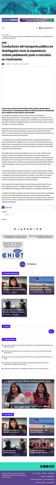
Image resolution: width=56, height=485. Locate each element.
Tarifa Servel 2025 (40, 482)
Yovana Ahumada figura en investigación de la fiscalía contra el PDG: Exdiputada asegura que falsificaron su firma (28, 345)
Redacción (8, 207)
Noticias (4, 42)
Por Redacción (8, 64)
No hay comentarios (24, 64)
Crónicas (43, 476)
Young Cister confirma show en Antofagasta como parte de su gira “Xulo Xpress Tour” (26, 368)
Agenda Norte (50, 476)
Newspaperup (22, 475)
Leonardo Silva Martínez (38, 292)
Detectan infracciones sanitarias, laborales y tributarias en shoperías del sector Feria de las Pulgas (14, 312)
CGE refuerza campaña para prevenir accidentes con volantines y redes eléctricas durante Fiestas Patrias (28, 351)
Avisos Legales (50, 482)
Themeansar (7, 477)
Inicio (33, 473)
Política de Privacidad (36, 479)
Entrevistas (51, 473)
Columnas (44, 473)
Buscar (7, 326)
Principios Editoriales (48, 479)
